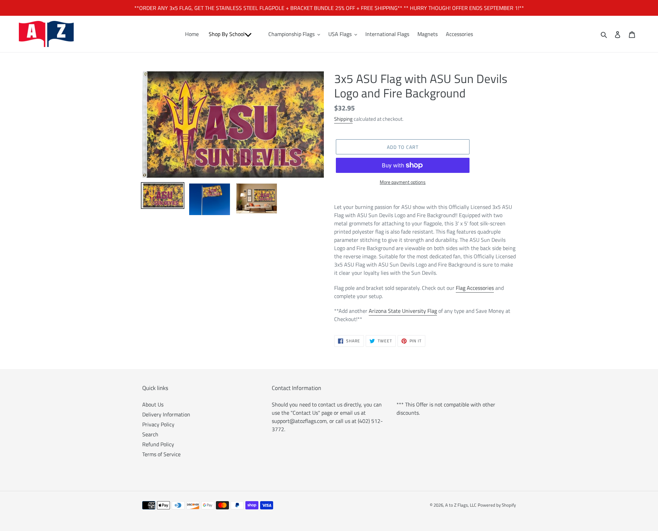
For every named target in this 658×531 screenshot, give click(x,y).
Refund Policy (158, 444)
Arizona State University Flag (403, 311)
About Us (152, 404)
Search (150, 434)
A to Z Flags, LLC (460, 505)
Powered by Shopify (497, 505)
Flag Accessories (475, 288)
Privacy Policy (158, 424)
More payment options (403, 182)
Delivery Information (166, 414)
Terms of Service (161, 454)
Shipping (343, 119)
